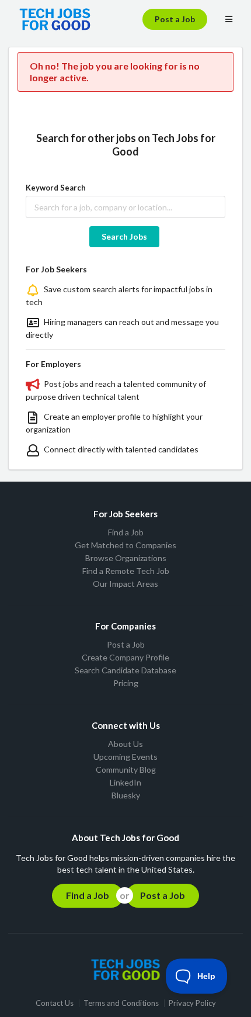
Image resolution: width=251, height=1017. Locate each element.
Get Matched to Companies (125, 545)
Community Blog (126, 769)
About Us (125, 744)
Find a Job (126, 532)
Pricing (125, 683)
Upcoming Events (125, 757)
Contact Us (55, 1003)
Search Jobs (124, 236)
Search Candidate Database (125, 670)
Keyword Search (56, 187)
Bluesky (125, 795)
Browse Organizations (125, 558)
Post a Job (175, 19)
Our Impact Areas (125, 584)
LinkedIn (125, 782)
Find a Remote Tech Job (125, 571)
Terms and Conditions (121, 1003)
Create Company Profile (125, 657)
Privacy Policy (192, 1003)
